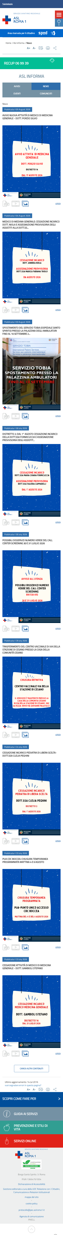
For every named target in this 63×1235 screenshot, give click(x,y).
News (46, 86)
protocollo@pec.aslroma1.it (32, 1210)
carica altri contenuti (31, 1068)
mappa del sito (31, 1197)
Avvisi (17, 86)
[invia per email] (41, 48)
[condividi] (55, 48)
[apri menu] (59, 14)
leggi (58, 203)
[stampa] (48, 48)
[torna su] (32, 1229)
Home (8, 43)
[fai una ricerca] (59, 23)
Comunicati (46, 93)
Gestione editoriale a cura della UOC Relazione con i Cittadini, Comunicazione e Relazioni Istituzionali (31, 1190)
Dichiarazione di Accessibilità (31, 1184)
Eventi (17, 93)
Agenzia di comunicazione (32, 1216)
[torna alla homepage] (21, 18)
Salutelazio (7, 4)
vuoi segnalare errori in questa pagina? (23, 1085)
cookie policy (31, 1203)
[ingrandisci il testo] (28, 47)
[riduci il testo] (34, 47)
